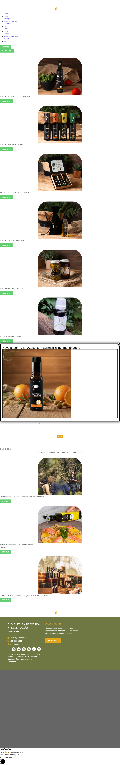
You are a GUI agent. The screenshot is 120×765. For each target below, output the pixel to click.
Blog (5, 26)
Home (6, 14)
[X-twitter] (39, 649)
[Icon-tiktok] (34, 649)
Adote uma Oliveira (11, 21)
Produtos (7, 24)
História (6, 16)
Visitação (7, 19)
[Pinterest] (29, 649)
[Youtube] (19, 649)
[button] (60, 760)
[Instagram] (24, 649)
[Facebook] (14, 649)
